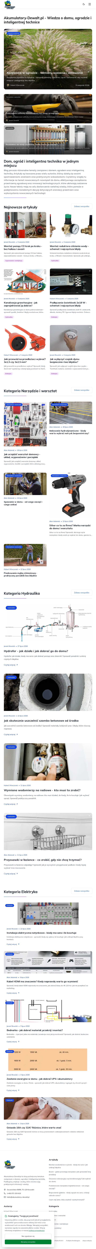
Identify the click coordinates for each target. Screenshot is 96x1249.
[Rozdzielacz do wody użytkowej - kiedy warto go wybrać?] (48, 140)
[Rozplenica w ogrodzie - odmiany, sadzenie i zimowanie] (48, 59)
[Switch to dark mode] (84, 4)
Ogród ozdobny (13, 33)
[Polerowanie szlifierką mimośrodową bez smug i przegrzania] (48, 108)
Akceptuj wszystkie (28, 1242)
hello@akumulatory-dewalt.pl (18, 1197)
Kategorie (54, 1206)
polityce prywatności (36, 1230)
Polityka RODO (58, 1240)
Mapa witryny (87, 1240)
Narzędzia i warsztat (13, 97)
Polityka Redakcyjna (73, 1240)
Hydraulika (9, 128)
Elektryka (54, 317)
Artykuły (53, 1159)
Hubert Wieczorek (57, 299)
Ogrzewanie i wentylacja (13, 260)
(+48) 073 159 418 (14, 1193)
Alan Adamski (9, 450)
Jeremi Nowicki (9, 242)
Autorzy (8, 1206)
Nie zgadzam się (28, 1236)
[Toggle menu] (89, 4)
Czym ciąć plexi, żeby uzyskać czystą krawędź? (67, 1200)
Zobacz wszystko (81, 206)
